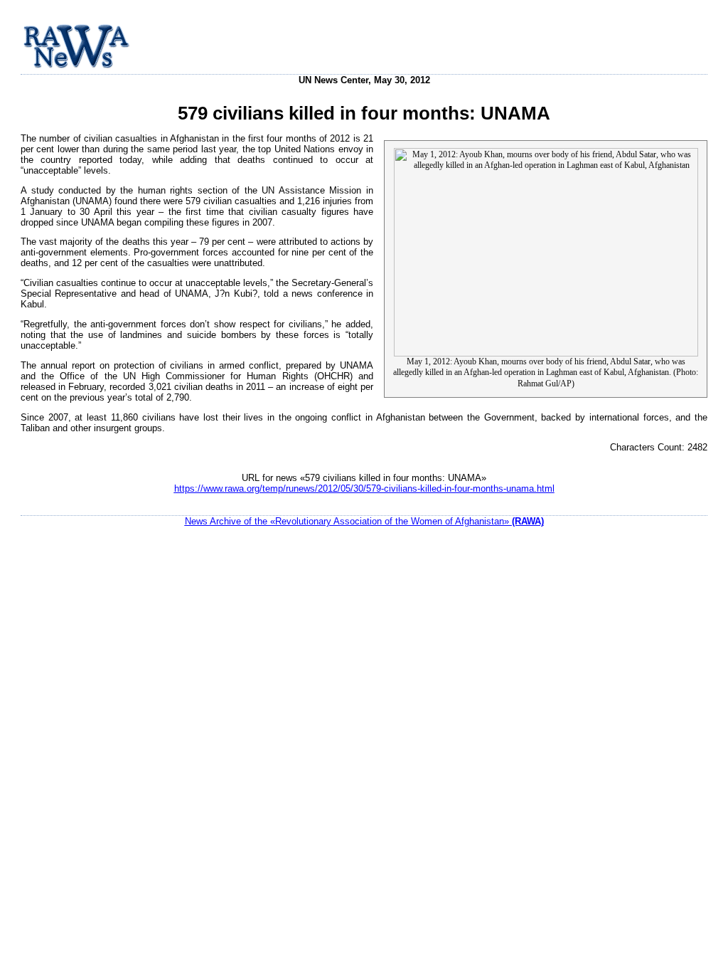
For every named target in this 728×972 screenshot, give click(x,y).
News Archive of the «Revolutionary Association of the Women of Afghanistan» (364, 521)
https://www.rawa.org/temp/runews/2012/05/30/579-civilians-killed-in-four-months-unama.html (364, 488)
